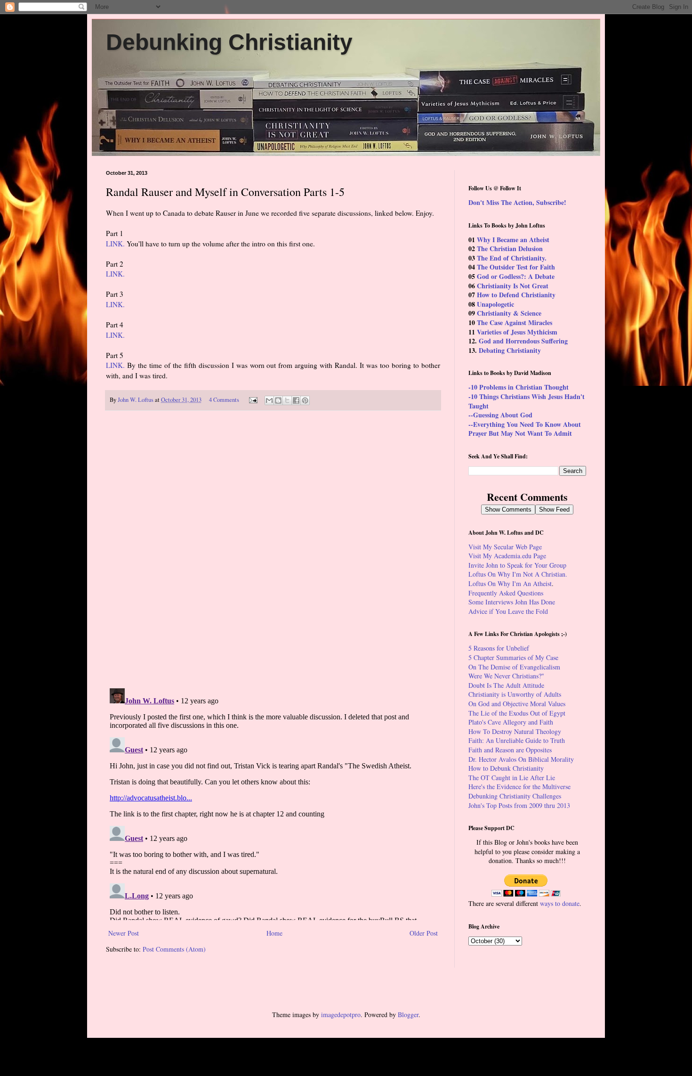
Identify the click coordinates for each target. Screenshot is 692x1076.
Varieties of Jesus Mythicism (517, 332)
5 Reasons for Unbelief (498, 648)
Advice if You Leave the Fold (508, 611)
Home (274, 933)
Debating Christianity (510, 350)
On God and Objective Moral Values (516, 703)
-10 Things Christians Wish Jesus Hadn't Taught (526, 401)
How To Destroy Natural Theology (514, 731)
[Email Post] (252, 400)
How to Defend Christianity (516, 295)
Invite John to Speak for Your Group (517, 565)
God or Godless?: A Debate (516, 276)
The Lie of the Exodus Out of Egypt (516, 713)
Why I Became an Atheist (513, 240)
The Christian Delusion (510, 248)
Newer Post (123, 933)
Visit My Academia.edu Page (507, 555)
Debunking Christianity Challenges (514, 795)
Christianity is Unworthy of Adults (514, 694)
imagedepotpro (341, 1014)
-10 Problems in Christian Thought (518, 387)
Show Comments (508, 509)
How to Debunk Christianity (506, 768)
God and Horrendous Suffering (523, 341)
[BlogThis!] (278, 400)
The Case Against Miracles (514, 322)
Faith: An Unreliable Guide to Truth (516, 740)
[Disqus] (273, 549)
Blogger (408, 1014)
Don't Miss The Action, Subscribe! (517, 202)
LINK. (115, 243)
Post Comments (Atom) (174, 949)
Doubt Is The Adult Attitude (506, 685)
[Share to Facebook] (296, 400)
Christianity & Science (509, 313)
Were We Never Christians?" (506, 675)
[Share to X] (287, 400)
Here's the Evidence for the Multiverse (519, 786)
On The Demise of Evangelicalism (514, 666)
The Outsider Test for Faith (516, 267)
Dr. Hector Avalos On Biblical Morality (521, 759)
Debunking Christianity (229, 42)
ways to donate (559, 903)
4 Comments (224, 400)
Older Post (424, 933)
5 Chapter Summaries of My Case (513, 657)
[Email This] (269, 400)
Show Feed (554, 509)
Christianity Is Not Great (512, 286)
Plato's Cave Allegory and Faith (510, 721)
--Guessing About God (500, 415)
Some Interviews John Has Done (511, 601)
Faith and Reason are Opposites (510, 749)
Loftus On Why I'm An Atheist (510, 583)
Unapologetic (495, 304)
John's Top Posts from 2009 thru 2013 (519, 805)
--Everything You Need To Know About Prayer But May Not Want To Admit (524, 429)
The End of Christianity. (512, 258)
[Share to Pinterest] (305, 400)
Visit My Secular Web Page (505, 546)
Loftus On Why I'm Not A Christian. (517, 574)
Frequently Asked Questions (505, 592)
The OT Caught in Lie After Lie (511, 777)
